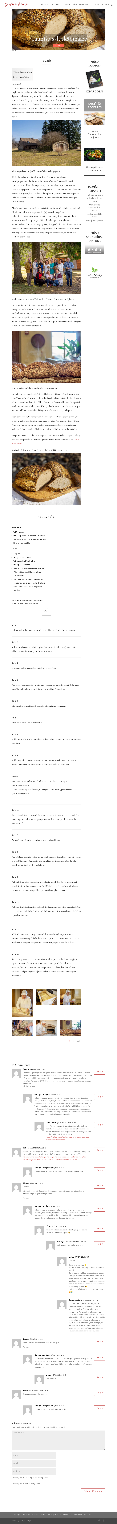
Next (78, 1041)
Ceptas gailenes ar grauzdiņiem (94, 168)
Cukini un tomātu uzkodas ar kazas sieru (95, 198)
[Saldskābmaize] (22, 1017)
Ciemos (67, 5)
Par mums (95, 5)
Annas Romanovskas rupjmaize (94, 134)
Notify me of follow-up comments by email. (31, 1477)
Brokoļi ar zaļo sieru (95, 220)
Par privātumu (76, 1514)
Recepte (59, 45)
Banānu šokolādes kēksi (94, 215)
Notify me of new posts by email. (27, 1483)
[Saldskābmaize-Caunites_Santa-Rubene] (70, 1035)
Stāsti (74, 5)
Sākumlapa (45, 5)
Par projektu (84, 5)
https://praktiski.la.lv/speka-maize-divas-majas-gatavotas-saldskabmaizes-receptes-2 (68, 1138)
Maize (14, 50)
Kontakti (105, 5)
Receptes (55, 5)
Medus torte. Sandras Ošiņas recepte (94, 207)
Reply (100, 1072)
